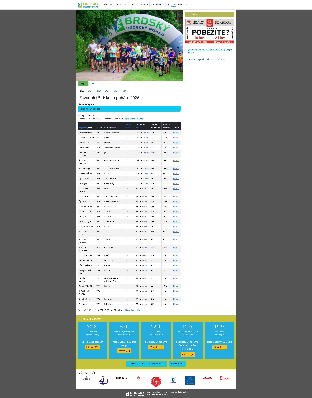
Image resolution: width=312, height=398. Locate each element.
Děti (92, 83)
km (137, 127)
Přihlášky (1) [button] (124, 350)
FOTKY (166, 4)
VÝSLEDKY (128, 4)
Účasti (176, 132)
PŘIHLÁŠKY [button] (177, 363)
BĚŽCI (173, 4)
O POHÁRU (156, 4)
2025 (90, 90)
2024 (99, 90)
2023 (107, 90)
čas (140, 127)
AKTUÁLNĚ (107, 4)
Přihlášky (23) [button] (92, 347)
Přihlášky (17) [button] (156, 347)
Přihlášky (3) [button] (187, 354)
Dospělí (83, 83)
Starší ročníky (120, 90)
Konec (140, 118)
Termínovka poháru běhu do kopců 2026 (206, 59)
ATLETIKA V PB (141, 4)
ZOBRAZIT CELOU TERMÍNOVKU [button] (146, 363)
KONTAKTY (183, 4)
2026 (82, 90)
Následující (130, 118)
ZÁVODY (118, 4)
